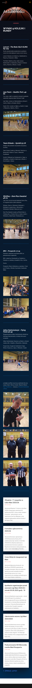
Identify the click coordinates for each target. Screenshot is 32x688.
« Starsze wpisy (10, 671)
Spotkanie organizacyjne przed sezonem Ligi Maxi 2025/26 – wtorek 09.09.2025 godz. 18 (16, 588)
